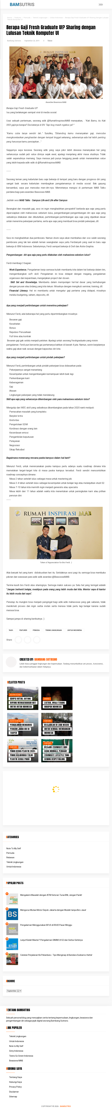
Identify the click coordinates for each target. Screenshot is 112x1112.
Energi (47, 699)
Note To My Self (16, 721)
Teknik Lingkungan (53, 630)
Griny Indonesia (16, 1051)
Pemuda (36, 630)
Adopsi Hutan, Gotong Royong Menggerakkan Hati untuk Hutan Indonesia (23, 702)
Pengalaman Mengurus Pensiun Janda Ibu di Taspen (21, 729)
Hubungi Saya (15, 1082)
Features (23, 630)
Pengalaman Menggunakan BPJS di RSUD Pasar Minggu (46, 925)
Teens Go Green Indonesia (21, 1056)
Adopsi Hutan (15, 695)
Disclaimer (14, 1092)
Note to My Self (16, 1046)
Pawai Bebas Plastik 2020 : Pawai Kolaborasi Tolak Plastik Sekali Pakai (23, 755)
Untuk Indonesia (74, 630)
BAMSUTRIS (65, 1106)
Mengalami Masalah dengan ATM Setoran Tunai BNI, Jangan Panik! (51, 895)
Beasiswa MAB (16, 1060)
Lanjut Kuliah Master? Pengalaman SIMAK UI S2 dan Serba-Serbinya (51, 940)
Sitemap (13, 1096)
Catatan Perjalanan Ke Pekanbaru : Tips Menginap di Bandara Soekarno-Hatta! (56, 955)
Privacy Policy (15, 1087)
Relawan (10, 857)
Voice (50, 41)
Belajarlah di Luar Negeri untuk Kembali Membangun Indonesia (57, 729)
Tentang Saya (15, 1077)
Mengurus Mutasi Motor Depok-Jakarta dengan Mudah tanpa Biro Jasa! (53, 910)
